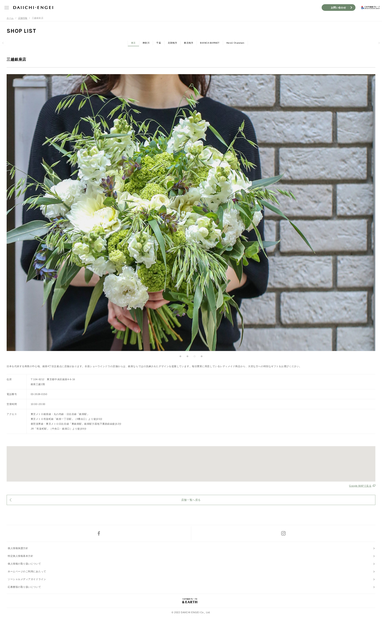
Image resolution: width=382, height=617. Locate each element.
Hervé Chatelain (235, 43)
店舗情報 (22, 18)
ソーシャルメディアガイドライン (27, 579)
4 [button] (201, 356)
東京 (133, 43)
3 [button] (194, 356)
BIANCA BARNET (210, 43)
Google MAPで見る (360, 485)
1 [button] (180, 356)
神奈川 (146, 43)
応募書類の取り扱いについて (24, 587)
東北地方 (188, 43)
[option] (191, 212)
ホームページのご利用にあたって (27, 571)
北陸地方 (172, 43)
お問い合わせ (338, 7)
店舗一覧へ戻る (191, 499)
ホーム (10, 18)
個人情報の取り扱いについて (24, 563)
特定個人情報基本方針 (20, 556)
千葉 (158, 43)
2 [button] (187, 356)
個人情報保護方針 (18, 548)
